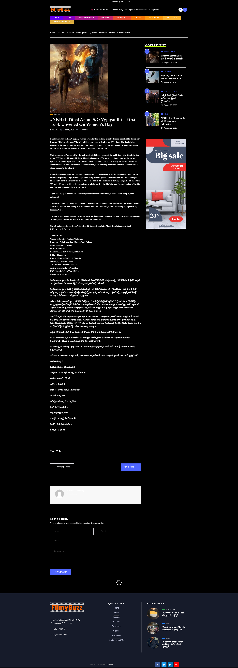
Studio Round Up (62, 22)
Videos (138, 18)
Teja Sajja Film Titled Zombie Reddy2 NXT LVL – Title (132, 10)
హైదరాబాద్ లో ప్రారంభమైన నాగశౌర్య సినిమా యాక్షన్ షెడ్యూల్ (172, 644)
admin (56, 130)
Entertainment (86, 18)
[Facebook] (157, 664)
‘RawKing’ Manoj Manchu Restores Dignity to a (173, 628)
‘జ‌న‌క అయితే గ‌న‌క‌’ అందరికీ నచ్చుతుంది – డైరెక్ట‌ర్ (173, 614)
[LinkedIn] (170, 664)
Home (56, 18)
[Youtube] (176, 664)
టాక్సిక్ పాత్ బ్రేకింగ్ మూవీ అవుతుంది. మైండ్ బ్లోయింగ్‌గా (172, 98)
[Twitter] (164, 664)
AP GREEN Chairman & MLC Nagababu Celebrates (173, 121)
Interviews (154, 18)
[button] (180, 9)
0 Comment (83, 130)
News (69, 18)
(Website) (79, 491)
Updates (105, 18)
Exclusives (122, 18)
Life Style (172, 18)
